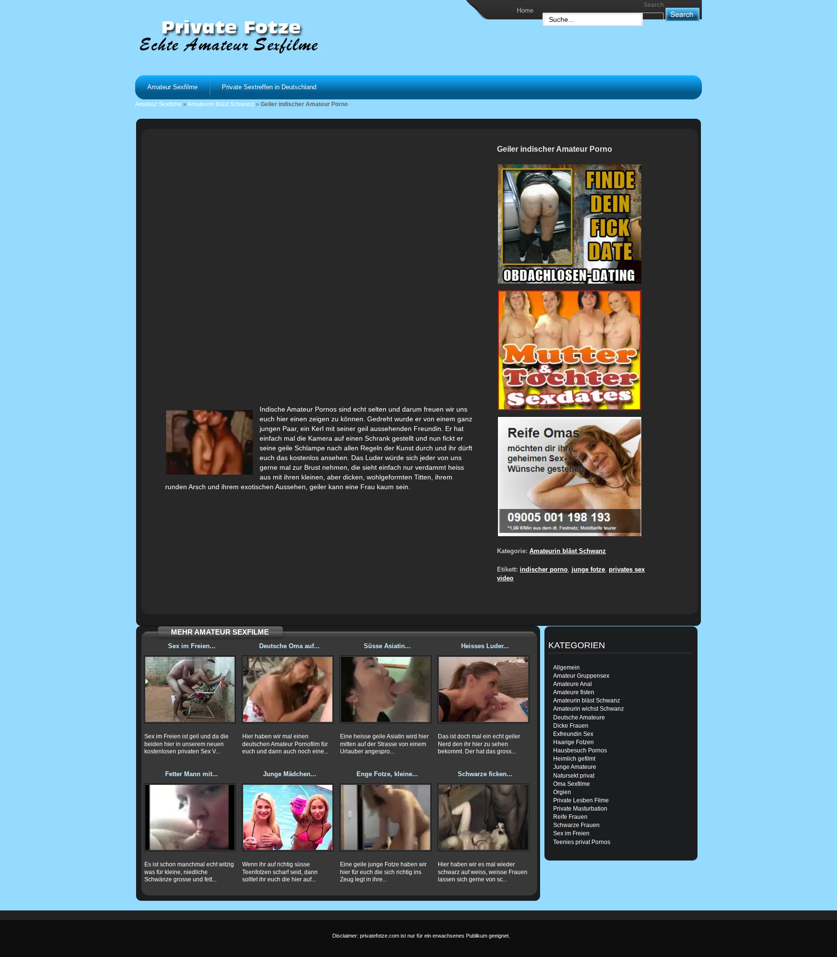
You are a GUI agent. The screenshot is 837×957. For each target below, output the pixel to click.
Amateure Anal (572, 684)
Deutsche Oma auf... (289, 646)
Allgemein (566, 667)
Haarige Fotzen (573, 742)
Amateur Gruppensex (581, 675)
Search (654, 4)
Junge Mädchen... (289, 774)
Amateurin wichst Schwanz (588, 708)
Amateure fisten (573, 692)
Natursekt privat (573, 775)
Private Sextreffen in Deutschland (269, 87)
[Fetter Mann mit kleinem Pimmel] (190, 817)
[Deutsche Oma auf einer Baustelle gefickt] (288, 689)
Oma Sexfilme (571, 784)
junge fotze (588, 569)
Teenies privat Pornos (581, 842)
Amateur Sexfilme (172, 87)
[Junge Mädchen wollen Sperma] (288, 817)
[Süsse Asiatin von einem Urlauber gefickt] (386, 689)
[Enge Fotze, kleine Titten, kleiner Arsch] (386, 817)
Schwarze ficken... (485, 774)
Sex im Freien (571, 833)
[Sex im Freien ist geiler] (190, 689)
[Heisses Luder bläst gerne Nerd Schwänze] (483, 689)
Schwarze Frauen (576, 825)
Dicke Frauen (571, 725)
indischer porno (544, 569)
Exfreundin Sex (573, 734)
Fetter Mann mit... (191, 774)
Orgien (562, 792)
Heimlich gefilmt (574, 758)
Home (525, 10)
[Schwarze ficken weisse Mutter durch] (483, 817)
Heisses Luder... (485, 646)
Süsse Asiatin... (387, 646)
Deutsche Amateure (579, 717)
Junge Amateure (574, 767)
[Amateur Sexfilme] (256, 35)
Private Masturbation (580, 808)
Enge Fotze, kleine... (387, 774)
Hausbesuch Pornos (580, 750)
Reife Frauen (570, 816)
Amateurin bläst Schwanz (220, 104)
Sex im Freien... (192, 646)
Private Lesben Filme (581, 800)
